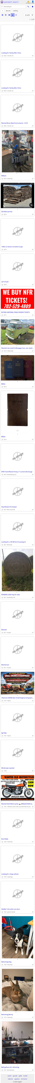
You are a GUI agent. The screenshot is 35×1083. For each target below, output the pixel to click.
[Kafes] (9, 15)
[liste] (2, 15)
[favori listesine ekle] (2, 56)
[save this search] (32, 6)
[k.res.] (6, 15)
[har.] (16, 15)
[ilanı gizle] (33, 56)
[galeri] (12, 15)
